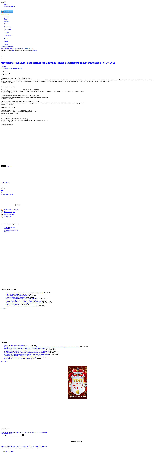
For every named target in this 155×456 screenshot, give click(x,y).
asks (13, 50)
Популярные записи (9, 227)
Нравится (8, 166)
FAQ (8, 446)
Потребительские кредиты (11, 209)
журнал (41, 432)
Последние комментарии (11, 230)
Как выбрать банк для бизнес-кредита (16, 295)
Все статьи (4, 308)
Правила (34, 50)
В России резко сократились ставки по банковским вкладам (20, 357)
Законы (6, 41)
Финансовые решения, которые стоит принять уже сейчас (22, 298)
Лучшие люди (34, 446)
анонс (22, 432)
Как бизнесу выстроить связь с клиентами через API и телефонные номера (24, 348)
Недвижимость (8, 35)
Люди (5, 19)
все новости (4, 361)
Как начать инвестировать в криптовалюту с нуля (18, 355)
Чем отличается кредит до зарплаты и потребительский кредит (23, 301)
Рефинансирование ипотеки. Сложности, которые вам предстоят (24, 292)
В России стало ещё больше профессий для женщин (18, 358)
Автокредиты (7, 216)
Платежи (6, 32)
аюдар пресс (28, 432)
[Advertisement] (77, 143)
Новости (6, 16)
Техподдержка (15, 446)
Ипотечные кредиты (9, 212)
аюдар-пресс (35, 432)
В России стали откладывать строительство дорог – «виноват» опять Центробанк (26, 354)
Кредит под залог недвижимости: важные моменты (20, 305)
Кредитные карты (9, 214)
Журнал (6, 18)
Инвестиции (7, 26)
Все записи (7, 228)
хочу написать (4, 14)
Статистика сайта (24, 446)
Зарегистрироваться (9, 6)
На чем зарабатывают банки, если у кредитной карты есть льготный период (25, 349)
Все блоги (6, 231)
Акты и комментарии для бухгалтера (11, 432)
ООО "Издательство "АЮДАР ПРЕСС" (12, 48)
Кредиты (6, 23)
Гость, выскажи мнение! (7, 194)
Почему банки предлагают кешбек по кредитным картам (22, 300)
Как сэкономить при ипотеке (14, 294)
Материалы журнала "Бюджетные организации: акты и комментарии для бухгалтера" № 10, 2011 (58, 62)
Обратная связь (43, 446)
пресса (45, 432)
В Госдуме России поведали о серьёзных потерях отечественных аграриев (24, 352)
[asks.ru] (7, 12)
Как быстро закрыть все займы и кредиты (15, 345)
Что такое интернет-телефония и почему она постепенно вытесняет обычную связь (27, 351)
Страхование (7, 29)
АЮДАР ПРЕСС (5, 182)
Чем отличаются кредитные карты (15, 297)
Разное (6, 44)
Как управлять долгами (12, 304)
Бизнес (6, 38)
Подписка (6, 21)
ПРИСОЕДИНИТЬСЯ (7, 47)
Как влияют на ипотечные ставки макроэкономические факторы (24, 303)
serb (2, 190)
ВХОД (5, 5)
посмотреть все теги (6, 433)
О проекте (3, 446)
